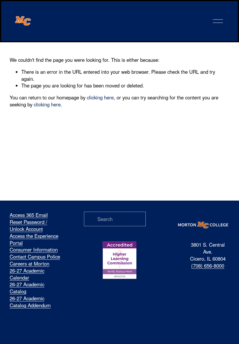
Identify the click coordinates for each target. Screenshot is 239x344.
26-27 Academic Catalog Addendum (30, 302)
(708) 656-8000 (207, 265)
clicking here (100, 97)
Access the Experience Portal (34, 239)
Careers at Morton (29, 263)
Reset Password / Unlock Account (28, 225)
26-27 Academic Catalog (27, 288)
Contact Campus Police (35, 256)
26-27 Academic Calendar (27, 274)
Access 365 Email (29, 215)
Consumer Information (34, 249)
